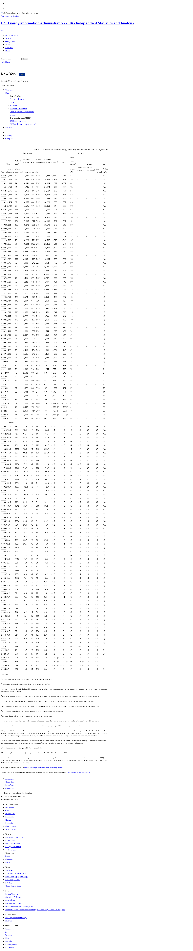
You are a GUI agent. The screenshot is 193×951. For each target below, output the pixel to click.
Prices (12, 102)
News (7, 50)
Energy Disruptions (13, 846)
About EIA (9, 779)
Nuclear (8, 820)
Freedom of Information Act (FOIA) (19, 906)
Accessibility (10, 900)
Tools (7, 44)
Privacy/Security (11, 894)
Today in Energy (11, 849)
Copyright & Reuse (13, 897)
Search (25, 59)
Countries (9, 859)
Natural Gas (10, 813)
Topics (8, 38)
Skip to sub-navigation (10, 16)
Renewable (9, 816)
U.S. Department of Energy (16, 917)
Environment (15, 114)
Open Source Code (13, 886)
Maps (7, 862)
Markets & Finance (12, 843)
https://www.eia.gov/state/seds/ (79, 772)
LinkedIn (8, 941)
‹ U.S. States (5, 62)
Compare (9, 138)
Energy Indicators (17, 99)
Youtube (8, 935)
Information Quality (13, 903)
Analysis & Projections (14, 837)
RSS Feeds (9, 947)
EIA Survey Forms (12, 879)
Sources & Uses (11, 35)
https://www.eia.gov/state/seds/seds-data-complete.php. (43, 767)
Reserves (13, 105)
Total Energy (10, 829)
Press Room (10, 785)
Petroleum (9, 807)
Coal (7, 810)
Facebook (9, 928)
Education (9, 47)
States (7, 856)
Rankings (9, 135)
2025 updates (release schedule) (23, 124)
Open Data (9, 782)
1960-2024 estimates (18, 121)
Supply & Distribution (18, 108)
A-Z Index (9, 870)
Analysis (8, 127)
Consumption (10, 826)
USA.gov (8, 920)
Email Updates (11, 944)
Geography (10, 41)
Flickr (7, 938)
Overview (9, 89)
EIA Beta (8, 882)
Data (7, 93)
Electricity (9, 823)
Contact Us (9, 788)
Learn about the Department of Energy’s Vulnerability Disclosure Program (35, 909)
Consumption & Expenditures (22, 111)
